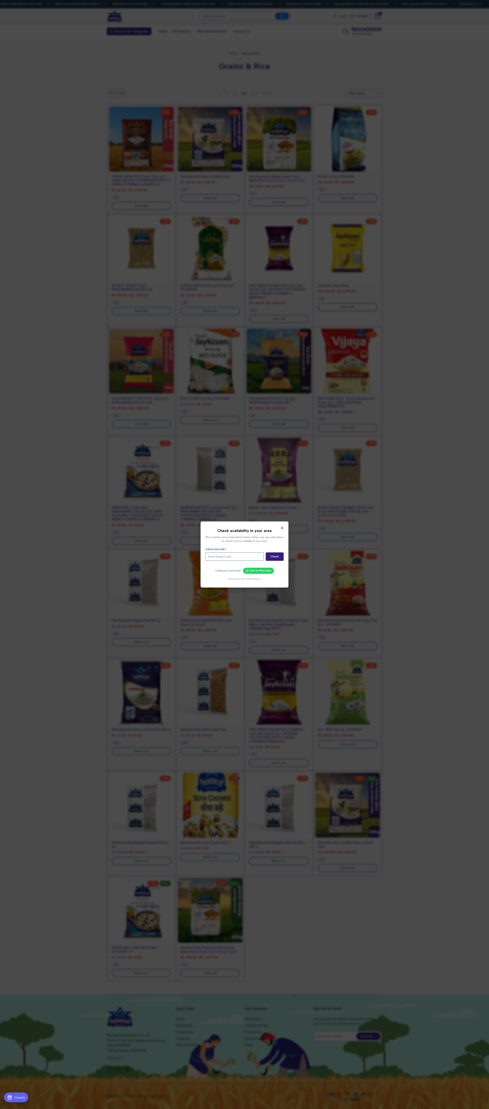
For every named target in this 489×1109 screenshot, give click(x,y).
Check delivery (215, 549)
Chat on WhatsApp (260, 570)
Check (274, 556)
